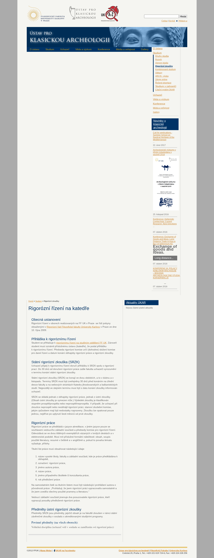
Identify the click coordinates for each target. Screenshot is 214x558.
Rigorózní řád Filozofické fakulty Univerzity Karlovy (73, 326)
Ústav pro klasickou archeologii (134, 550)
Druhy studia (162, 56)
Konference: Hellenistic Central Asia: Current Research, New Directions (165, 221)
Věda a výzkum (83, 49)
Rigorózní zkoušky (164, 66)
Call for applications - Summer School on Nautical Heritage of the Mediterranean (163, 136)
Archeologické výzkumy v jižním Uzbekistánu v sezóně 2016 (164, 152)
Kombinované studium (165, 69)
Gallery (144, 49)
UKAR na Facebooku (65, 550)
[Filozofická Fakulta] (46, 21)
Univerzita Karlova (178, 550)
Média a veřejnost (125, 49)
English (172, 20)
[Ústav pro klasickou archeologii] (83, 21)
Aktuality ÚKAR (136, 302)
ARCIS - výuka (162, 76)
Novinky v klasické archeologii (160, 124)
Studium (49, 49)
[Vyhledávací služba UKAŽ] (110, 21)
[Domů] (107, 44)
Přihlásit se (183, 20)
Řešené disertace (163, 83)
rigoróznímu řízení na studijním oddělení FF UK (81, 342)
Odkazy (158, 73)
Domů (30, 301)
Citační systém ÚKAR (165, 90)
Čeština (164, 20)
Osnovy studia (161, 63)
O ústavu (34, 49)
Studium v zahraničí (165, 86)
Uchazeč (64, 49)
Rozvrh (158, 59)
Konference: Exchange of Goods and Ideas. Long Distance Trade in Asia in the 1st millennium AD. (164, 240)
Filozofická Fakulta (159, 550)
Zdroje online (161, 79)
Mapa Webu (45, 550)
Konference (104, 49)
